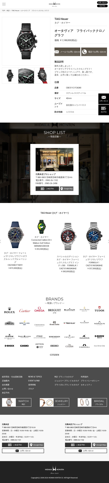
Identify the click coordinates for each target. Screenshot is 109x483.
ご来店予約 (50, 189)
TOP (3, 10)
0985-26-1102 (52, 180)
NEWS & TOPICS (35, 377)
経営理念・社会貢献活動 (12, 377)
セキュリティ (86, 385)
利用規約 (84, 377)
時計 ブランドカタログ (64, 377)
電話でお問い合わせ (97, 52)
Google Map (68, 189)
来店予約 (104, 112)
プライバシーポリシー (90, 381)
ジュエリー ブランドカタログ (66, 381)
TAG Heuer (15, 10)
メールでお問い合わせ (70, 52)
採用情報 (32, 385)
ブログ (31, 389)
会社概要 (5, 385)
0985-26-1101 (16, 440)
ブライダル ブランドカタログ (66, 385)
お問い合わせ (103, 101)
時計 (8, 10)
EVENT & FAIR (34, 381)
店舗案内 (5, 381)
